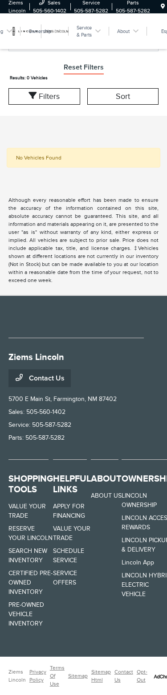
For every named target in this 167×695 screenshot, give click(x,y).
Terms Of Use (57, 676)
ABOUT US (106, 495)
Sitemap (78, 676)
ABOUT (106, 478)
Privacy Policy (37, 676)
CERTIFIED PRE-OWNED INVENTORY (30, 582)
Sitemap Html (101, 676)
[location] (163, 7)
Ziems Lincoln (17, 676)
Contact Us (46, 378)
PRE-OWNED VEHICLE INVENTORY (26, 614)
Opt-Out (142, 676)
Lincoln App (138, 562)
